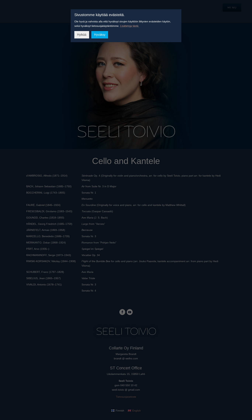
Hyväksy (99, 34)
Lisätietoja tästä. (129, 25)
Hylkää (81, 34)
